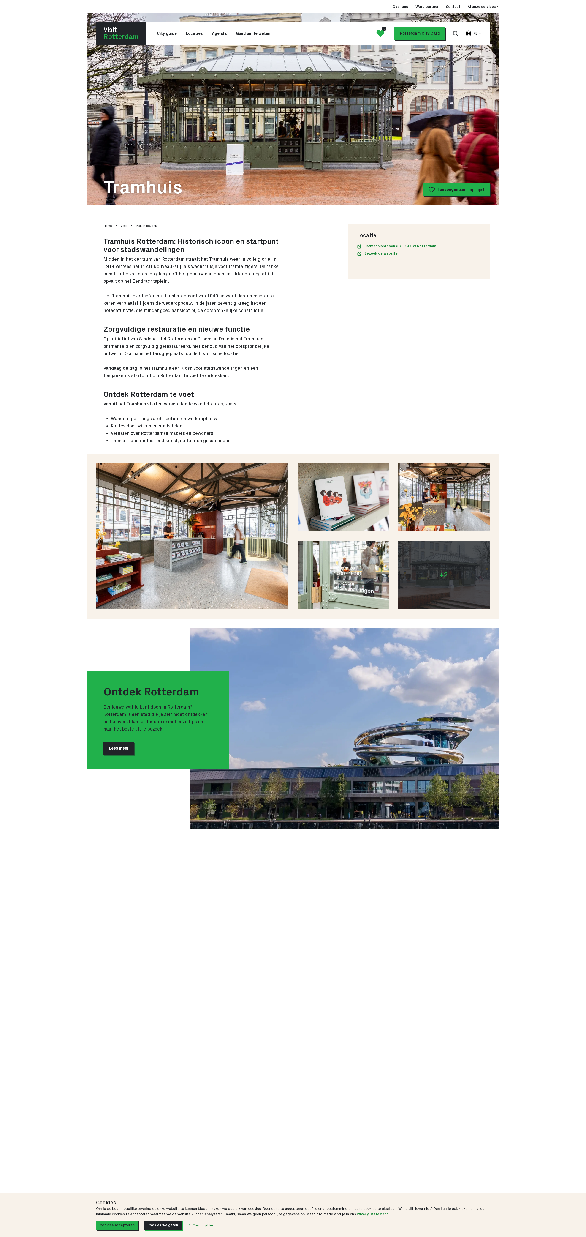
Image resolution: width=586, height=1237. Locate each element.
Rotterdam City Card (420, 33)
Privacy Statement (372, 1214)
